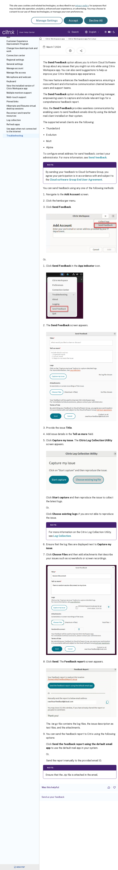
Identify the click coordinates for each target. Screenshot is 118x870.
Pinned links (12, 101)
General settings (14, 64)
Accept (73, 20)
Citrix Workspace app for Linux (82, 39)
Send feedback (97, 157)
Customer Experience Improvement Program (17, 42)
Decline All (96, 20)
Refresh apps (13, 124)
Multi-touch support (16, 97)
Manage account (14, 68)
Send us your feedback (53, 797)
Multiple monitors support (19, 93)
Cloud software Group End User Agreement (76, 179)
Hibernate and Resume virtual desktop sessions (21, 107)
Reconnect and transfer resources (18, 114)
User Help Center (26, 32)
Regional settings (15, 60)
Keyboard (11, 81)
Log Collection (62, 535)
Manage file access (16, 72)
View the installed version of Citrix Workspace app (20, 87)
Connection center (15, 55)
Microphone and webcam (18, 77)
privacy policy (81, 5)
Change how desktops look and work (21, 49)
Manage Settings (47, 20)
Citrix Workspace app (55, 39)
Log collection (13, 120)
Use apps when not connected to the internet (21, 130)
